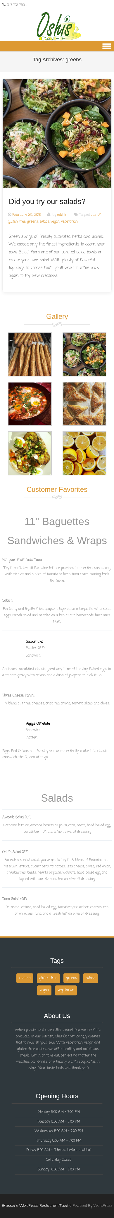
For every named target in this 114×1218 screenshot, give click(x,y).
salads (44, 221)
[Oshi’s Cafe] (57, 26)
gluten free (17, 221)
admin (62, 215)
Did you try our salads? (47, 201)
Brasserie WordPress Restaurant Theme (36, 1206)
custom (97, 215)
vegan (55, 221)
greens (32, 221)
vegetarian (69, 221)
